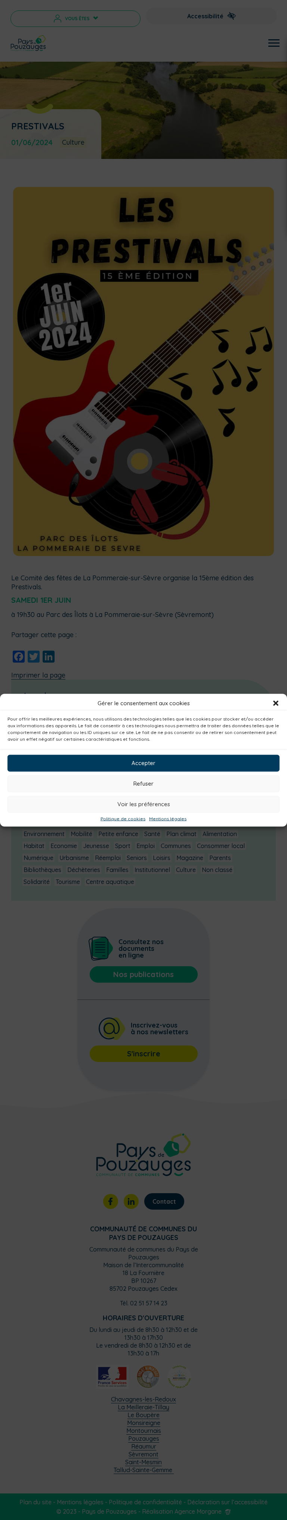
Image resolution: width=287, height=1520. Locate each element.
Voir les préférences (143, 804)
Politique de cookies (123, 818)
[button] (276, 703)
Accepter (143, 763)
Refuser (143, 783)
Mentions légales (167, 818)
